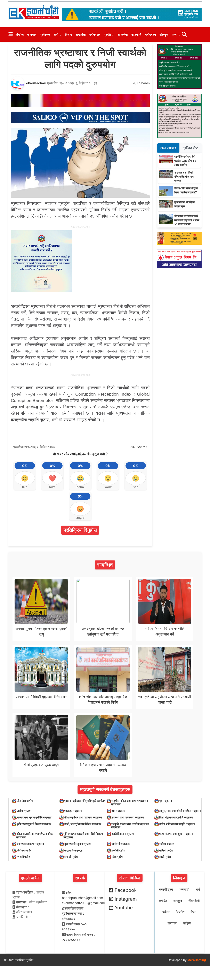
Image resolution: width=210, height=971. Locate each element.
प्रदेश (107, 34)
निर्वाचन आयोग (24, 850)
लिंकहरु (179, 877)
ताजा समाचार (168, 148)
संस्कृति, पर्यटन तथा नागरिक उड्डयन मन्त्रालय (130, 825)
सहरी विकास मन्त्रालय (123, 833)
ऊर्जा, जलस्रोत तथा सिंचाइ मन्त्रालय (82, 824)
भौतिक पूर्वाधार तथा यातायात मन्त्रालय (83, 817)
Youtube (124, 908)
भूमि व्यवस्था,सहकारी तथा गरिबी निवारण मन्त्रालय (83, 835)
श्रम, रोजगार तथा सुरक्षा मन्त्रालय (176, 833)
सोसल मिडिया (129, 877)
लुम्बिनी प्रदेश (166, 850)
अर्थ (56, 34)
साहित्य (187, 923)
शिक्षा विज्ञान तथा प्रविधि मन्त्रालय (176, 817)
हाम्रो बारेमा (30, 877)
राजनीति (136, 34)
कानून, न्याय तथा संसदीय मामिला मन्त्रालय (180, 810)
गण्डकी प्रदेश (23, 856)
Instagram (126, 899)
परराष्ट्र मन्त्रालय (73, 810)
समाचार (31, 34)
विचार (68, 34)
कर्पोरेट (163, 901)
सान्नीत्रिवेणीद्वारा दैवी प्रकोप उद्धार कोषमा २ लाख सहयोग (185, 160)
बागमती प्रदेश (71, 856)
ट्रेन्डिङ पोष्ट (190, 148)
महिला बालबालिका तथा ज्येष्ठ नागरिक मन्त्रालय (34, 835)
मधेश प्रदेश (117, 856)
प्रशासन (45, 34)
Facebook (126, 890)
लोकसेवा (123, 34)
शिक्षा (193, 912)
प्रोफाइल (94, 34)
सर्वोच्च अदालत (166, 843)
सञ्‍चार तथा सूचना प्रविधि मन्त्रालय (34, 817)
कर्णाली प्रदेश (118, 850)
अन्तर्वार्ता (80, 34)
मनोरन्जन (150, 34)
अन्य (174, 34)
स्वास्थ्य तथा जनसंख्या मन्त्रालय (128, 817)
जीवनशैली (194, 901)
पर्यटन (166, 912)
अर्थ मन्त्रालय (24, 810)
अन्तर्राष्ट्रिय (166, 889)
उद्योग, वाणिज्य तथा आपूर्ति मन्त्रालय (177, 824)
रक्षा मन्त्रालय (118, 810)
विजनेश (180, 912)
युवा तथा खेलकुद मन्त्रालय (77, 843)
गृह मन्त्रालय (165, 800)
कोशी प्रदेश (165, 856)
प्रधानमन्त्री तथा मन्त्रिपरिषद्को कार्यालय (84, 800)
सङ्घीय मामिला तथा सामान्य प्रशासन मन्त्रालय (129, 802)
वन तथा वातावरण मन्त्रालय (30, 843)
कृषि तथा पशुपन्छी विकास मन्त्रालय (34, 824)
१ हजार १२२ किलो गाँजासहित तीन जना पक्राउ (184, 176)
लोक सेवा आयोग (25, 800)
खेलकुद (164, 34)
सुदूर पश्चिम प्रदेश (73, 850)
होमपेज (20, 34)
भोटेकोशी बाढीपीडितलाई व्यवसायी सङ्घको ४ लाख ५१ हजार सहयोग (186, 220)
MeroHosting (196, 960)
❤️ (52, 478)
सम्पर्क (80, 877)
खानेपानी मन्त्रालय (121, 843)
